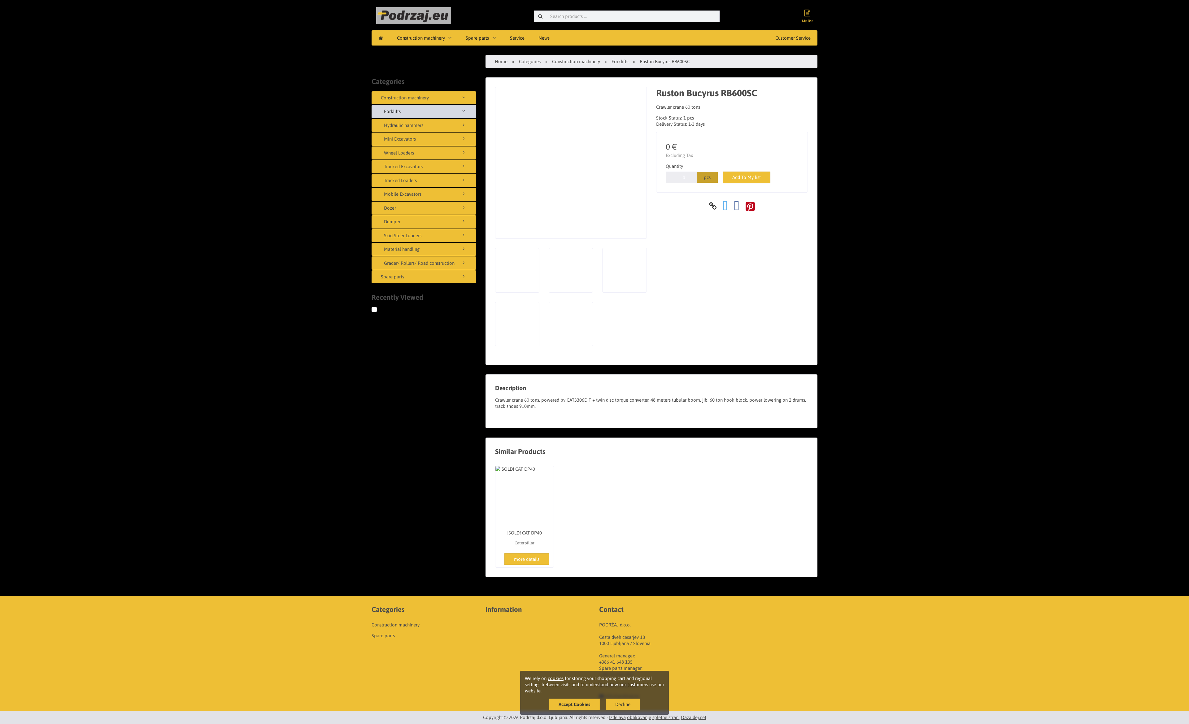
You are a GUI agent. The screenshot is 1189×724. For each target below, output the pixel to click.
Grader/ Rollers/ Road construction (419, 263)
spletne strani (666, 717)
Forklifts (392, 111)
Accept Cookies (574, 704)
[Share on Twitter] (725, 206)
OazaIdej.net (693, 717)
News (544, 38)
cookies (556, 678)
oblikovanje (639, 717)
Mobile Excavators (402, 194)
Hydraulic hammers (403, 125)
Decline (622, 704)
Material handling (402, 249)
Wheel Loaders (399, 152)
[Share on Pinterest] (750, 206)
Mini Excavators (400, 139)
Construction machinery (421, 38)
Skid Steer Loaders (402, 235)
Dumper (392, 221)
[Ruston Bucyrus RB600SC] (380, 310)
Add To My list (746, 177)
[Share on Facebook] (736, 206)
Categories (530, 61)
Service (517, 38)
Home (501, 61)
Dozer (390, 208)
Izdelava (617, 717)
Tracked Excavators (403, 166)
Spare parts (477, 38)
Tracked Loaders (400, 180)
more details (526, 559)
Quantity (674, 166)
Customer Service (793, 38)
